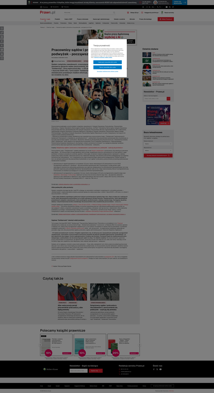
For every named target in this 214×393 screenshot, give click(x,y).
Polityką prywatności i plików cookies (103, 57)
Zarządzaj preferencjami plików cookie (107, 71)
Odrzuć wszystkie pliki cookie (107, 67)
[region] (107, 58)
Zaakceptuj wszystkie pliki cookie (107, 62)
